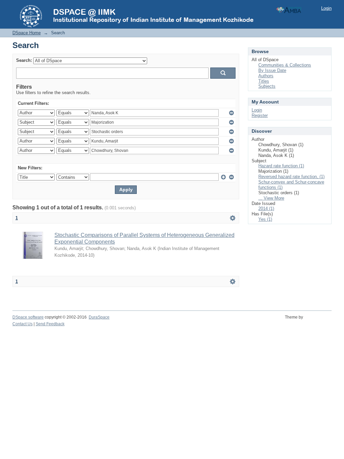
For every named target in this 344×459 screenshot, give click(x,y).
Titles (263, 81)
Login (326, 8)
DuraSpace (99, 317)
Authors (265, 75)
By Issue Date (272, 70)
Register (260, 115)
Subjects (266, 86)
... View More (271, 198)
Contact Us (22, 324)
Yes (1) (265, 219)
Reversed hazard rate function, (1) (291, 176)
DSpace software (28, 317)
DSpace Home (26, 32)
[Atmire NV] (318, 321)
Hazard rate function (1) (281, 165)
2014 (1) (266, 208)
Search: (24, 60)
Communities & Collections (284, 65)
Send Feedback (50, 324)
